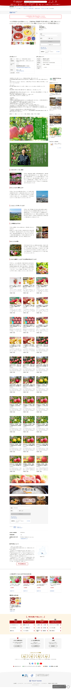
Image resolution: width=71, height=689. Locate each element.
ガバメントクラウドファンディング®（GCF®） (32, 666)
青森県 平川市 (12, 611)
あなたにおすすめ (32, 4)
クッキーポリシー (44, 683)
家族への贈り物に (52, 630)
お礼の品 (13, 4)
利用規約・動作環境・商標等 (52, 683)
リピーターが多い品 (13, 627)
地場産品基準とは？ (24, 538)
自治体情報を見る (23, 563)
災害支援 (45, 666)
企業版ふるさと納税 (54, 666)
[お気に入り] (68, 687)
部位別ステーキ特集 (38, 630)
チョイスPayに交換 (52, 627)
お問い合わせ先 (44, 48)
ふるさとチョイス (17, 666)
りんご (18, 526)
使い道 (41, 4)
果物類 (14, 526)
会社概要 (15, 683)
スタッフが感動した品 (26, 627)
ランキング (25, 4)
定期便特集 (44, 630)
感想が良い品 (12, 630)
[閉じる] (64, 685)
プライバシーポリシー (36, 683)
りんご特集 (38, 627)
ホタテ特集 (44, 627)
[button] (20, 278)
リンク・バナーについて (28, 683)
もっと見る (59, 147)
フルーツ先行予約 (25, 630)
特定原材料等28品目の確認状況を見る (24, 67)
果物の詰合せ (19, 527)
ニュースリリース (20, 683)
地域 (20, 4)
